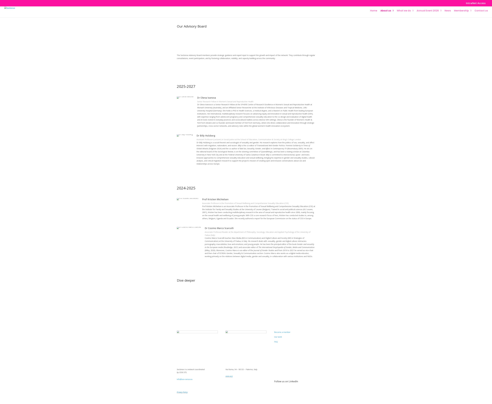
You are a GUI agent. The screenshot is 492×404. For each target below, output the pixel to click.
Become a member (282, 332)
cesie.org (229, 376)
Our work (278, 337)
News (448, 11)
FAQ (276, 342)
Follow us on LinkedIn (286, 381)
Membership (461, 11)
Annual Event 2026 (428, 11)
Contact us (481, 11)
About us (385, 11)
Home (373, 11)
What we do (404, 11)
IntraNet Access (476, 3)
